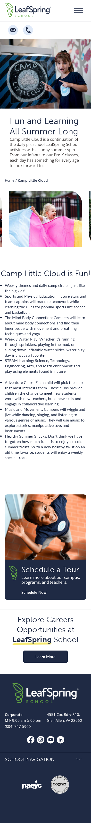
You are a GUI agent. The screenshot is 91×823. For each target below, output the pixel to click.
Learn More (45, 656)
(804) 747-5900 (18, 726)
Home (9, 180)
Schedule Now (34, 592)
